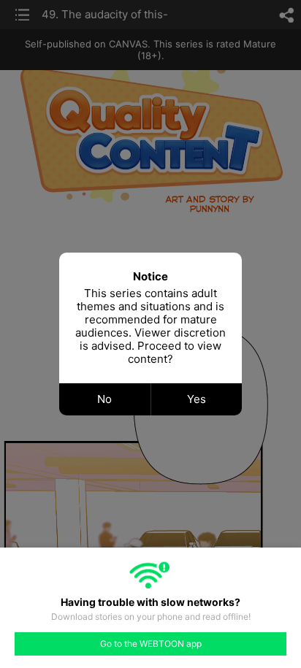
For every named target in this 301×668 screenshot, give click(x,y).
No (104, 399)
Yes (196, 399)
